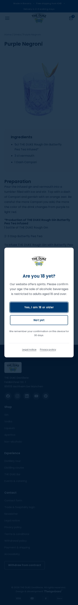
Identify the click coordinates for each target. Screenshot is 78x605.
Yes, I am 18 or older (39, 307)
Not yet (39, 320)
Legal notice (29, 349)
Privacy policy (48, 349)
